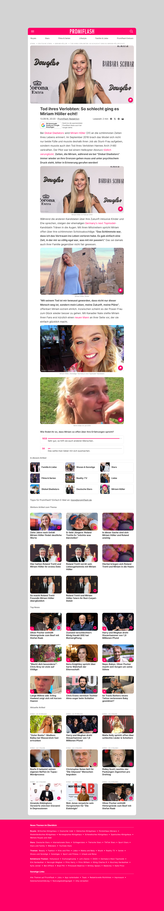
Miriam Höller (77, 133)
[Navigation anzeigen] (32, 31)
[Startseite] (82, 31)
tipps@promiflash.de (81, 500)
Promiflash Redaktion (68, 118)
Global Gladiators (54, 133)
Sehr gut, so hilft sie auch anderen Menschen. (70, 441)
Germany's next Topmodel (100, 223)
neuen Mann (82, 317)
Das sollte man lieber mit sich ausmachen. (69, 451)
